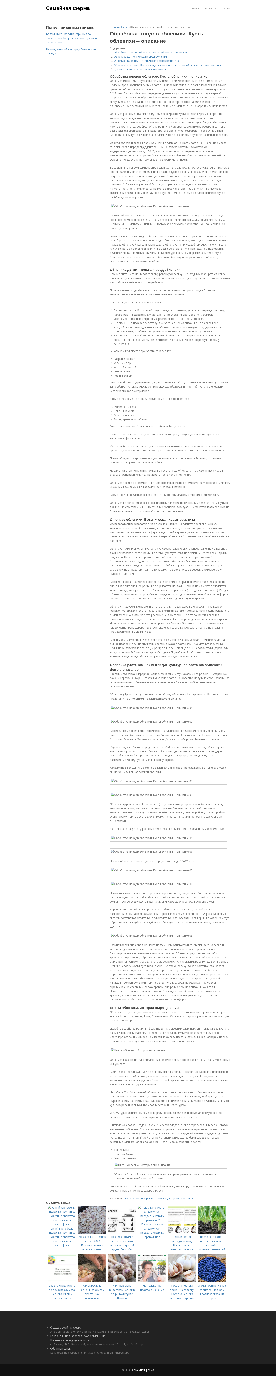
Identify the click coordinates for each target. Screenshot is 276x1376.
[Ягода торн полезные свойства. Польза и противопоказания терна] (212, 1281)
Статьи (225, 8)
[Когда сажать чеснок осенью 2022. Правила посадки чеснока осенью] (92, 1232)
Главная (195, 8)
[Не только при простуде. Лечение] (152, 1281)
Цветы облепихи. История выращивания (140, 69)
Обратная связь (60, 1348)
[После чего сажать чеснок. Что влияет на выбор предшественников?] (212, 1232)
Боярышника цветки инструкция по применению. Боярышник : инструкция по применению (72, 38)
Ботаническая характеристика (144, 1198)
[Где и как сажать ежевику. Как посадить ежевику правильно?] (152, 1220)
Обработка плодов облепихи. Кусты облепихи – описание (151, 52)
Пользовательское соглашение (85, 1336)
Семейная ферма (68, 7)
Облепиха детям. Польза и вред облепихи (141, 56)
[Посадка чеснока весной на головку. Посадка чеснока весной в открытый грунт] (182, 1281)
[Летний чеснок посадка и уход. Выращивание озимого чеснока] (182, 1232)
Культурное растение (179, 1198)
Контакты (56, 1336)
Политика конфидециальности (69, 1340)
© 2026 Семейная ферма (66, 1327)
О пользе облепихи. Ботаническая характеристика (146, 60)
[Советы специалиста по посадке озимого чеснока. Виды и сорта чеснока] (62, 1281)
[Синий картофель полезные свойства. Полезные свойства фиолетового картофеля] (62, 1224)
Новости (210, 8)
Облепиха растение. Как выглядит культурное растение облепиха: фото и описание (168, 65)
